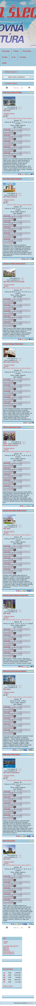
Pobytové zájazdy (9, 113)
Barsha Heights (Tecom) (10, 445)
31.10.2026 (7, 379)
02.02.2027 (7, 730)
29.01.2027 (7, 706)
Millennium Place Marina (11, 754)
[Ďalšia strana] (29, 88)
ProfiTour (30, 1003)
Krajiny (6, 941)
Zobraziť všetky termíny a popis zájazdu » (20, 118)
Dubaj (8, 110)
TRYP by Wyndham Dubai (12, 427)
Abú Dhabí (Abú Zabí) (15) (10, 946)
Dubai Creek (15, 362)
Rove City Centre (9, 841)
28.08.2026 (7, 152)
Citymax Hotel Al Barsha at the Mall (15, 595)
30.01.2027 (7, 712)
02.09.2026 (7, 299)
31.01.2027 (7, 718)
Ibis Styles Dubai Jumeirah (12, 179)
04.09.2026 (7, 322)
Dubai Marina (15, 772)
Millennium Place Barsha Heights (14, 671)
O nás (13, 57)
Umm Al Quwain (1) (8, 953)
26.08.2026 (7, 129)
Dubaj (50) (6, 949)
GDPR (4, 63)
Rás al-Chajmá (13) (8, 952)
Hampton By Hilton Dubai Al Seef (14, 510)
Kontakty (23, 57)
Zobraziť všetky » (8, 986)
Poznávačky (27, 51)
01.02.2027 (7, 724)
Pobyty (16, 51)
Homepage (6, 51)
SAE (4, 110)
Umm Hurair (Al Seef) (17, 281)
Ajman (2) (6, 947)
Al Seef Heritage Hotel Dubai (13, 344)
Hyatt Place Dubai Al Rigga (12, 92)
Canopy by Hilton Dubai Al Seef (14, 263)
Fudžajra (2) (6, 950)
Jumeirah (14, 197)
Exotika (4, 57)
